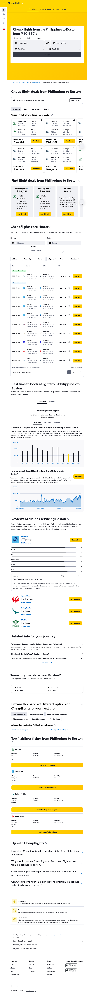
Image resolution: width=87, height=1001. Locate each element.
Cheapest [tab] (16, 109)
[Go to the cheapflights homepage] (15, 3)
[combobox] (41, 38)
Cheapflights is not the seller (23, 941)
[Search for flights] (3, 10)
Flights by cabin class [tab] (20, 719)
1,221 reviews (26, 543)
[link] (22, 214)
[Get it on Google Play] (71, 965)
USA (28, 82)
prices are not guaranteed (53, 935)
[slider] (63, 252)
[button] (3, 3)
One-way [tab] (47, 109)
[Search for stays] (3, 14)
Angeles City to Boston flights (58, 730)
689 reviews (25, 626)
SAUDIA (24, 620)
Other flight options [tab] (38, 719)
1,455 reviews (26, 614)
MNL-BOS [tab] (42, 401)
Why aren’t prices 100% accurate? (25, 949)
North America (20, 82)
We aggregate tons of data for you (25, 945)
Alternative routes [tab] (19, 714)
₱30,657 (27, 33)
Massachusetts (36, 82)
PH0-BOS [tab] (37, 422)
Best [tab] (25, 109)
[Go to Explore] (3, 23)
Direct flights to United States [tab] (57, 714)
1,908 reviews (26, 602)
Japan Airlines (26, 596)
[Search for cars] (3, 19)
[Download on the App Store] (71, 970)
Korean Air (24, 536)
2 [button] (73, 372)
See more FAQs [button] (47, 663)
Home (12, 82)
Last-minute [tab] (36, 109)
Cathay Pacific (26, 608)
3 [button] (77, 372)
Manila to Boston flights (20, 730)
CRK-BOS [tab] (52, 401)
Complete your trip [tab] (36, 714)
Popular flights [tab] (55, 719)
